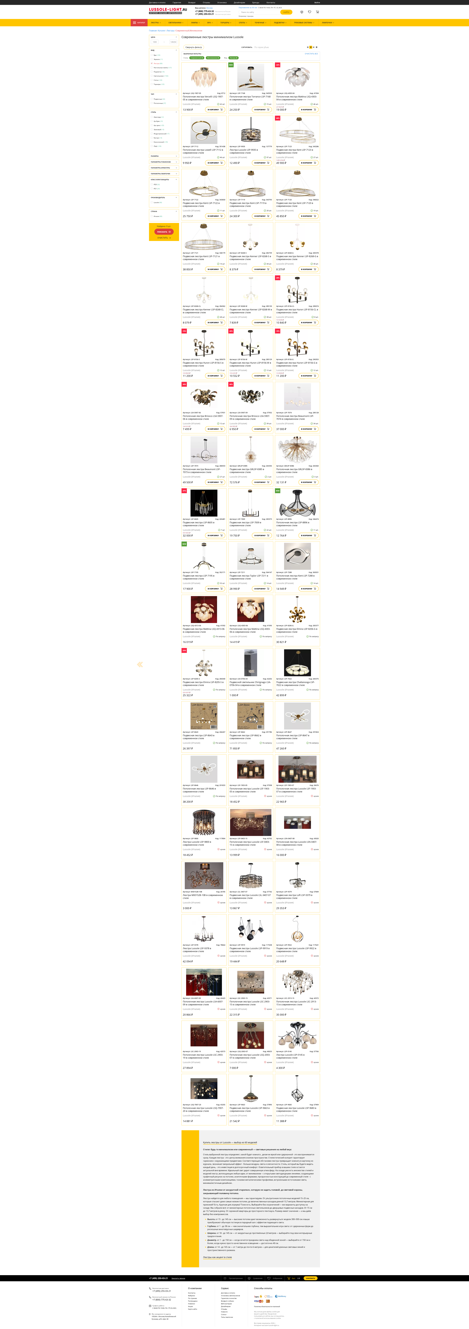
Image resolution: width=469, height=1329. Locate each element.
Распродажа (192, 1301)
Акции (190, 1306)
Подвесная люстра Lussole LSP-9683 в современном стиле (296, 1109)
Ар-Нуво (158, 121)
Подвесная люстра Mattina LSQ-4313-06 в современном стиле (203, 630)
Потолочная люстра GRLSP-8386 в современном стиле (294, 471)
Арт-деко (159, 125)
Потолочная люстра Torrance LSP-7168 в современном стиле (250, 98)
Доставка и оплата (157, 2)
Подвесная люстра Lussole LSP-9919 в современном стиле (250, 950)
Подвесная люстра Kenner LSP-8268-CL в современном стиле (203, 311)
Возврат (192, 2)
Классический (161, 142)
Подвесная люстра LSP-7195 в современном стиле (198, 577)
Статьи (223, 1314)
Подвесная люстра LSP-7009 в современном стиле (245, 524)
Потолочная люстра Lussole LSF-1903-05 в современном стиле (250, 790)
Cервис (225, 1288)
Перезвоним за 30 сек (248, 8)
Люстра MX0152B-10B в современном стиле (203, 896)
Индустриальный (161, 134)
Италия (158, 216)
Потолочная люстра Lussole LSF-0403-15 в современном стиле (250, 843)
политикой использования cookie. (268, 1318)
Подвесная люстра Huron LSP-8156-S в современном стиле (203, 364)
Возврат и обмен (227, 1301)
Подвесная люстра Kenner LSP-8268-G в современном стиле (297, 258)
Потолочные (160, 103)
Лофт (157, 146)
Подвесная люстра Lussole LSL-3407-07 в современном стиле (250, 896)
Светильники (161, 76)
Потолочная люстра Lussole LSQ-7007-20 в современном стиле (203, 1109)
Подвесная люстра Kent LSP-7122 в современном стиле (201, 204)
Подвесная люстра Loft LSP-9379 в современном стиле (294, 896)
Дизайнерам (239, 2)
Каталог (141, 22)
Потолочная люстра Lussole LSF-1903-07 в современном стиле (296, 790)
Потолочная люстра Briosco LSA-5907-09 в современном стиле (250, 417)
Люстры (170, 30)
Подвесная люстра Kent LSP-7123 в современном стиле (294, 151)
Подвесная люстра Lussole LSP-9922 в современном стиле (296, 950)
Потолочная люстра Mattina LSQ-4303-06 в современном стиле (250, 630)
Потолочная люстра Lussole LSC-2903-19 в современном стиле (203, 1056)
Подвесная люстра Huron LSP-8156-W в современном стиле (250, 364)
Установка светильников (230, 1295)
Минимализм (212, 58)
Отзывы (206, 2)
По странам (192, 1298)
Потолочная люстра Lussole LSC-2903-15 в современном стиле (250, 1003)
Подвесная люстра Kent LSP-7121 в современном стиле (201, 258)
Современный (196, 58)
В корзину (213, 109)
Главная (153, 30)
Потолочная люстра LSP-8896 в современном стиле (292, 524)
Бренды (255, 2)
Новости (224, 1312)
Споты (158, 80)
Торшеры (159, 84)
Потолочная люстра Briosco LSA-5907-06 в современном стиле (203, 417)
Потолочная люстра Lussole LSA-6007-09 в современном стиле (203, 1003)
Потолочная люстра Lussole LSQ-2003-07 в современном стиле (250, 1056)
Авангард (159, 117)
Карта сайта (192, 1309)
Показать (162, 232)
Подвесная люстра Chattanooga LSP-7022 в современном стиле (295, 684)
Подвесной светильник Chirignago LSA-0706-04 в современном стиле (250, 684)
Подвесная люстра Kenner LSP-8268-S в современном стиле (250, 258)
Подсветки (159, 72)
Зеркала (158, 59)
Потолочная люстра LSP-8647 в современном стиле (292, 737)
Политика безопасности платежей (267, 1306)
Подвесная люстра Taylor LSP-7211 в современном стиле (249, 577)
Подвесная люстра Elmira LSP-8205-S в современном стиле (203, 684)
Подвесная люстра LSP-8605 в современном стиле (198, 524)
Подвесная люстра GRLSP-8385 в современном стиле (247, 471)
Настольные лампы (163, 68)
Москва (209, 8)
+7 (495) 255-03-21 (213, 14)
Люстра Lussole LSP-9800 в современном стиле (197, 843)
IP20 (157, 184)
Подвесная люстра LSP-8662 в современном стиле (245, 737)
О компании (195, 1288)
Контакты (271, 2)
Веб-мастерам (226, 1304)
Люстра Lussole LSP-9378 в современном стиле (197, 950)
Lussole (158, 202)
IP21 (157, 189)
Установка (222, 2)
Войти (317, 2)
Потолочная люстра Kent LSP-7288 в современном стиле (295, 577)
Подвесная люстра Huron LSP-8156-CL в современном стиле (297, 311)
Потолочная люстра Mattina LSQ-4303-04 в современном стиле (296, 98)
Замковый (159, 129)
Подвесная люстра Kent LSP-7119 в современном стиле (248, 204)
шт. (294, 1278)
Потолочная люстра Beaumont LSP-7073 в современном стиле (201, 471)
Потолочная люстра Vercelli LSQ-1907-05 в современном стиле (203, 98)
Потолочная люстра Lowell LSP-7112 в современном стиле (203, 151)
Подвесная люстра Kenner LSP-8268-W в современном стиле (251, 311)
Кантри (158, 138)
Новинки (191, 1304)
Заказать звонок (178, 1278)
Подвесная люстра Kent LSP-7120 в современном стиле (294, 204)
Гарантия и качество (229, 1298)
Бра (157, 55)
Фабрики (191, 1295)
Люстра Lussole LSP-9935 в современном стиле (244, 151)
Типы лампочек (227, 1317)
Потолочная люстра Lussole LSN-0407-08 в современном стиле (296, 843)
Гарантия (177, 2)
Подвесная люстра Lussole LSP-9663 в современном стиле (250, 1109)
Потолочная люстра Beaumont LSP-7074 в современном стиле (295, 417)
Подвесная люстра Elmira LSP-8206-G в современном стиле (296, 630)
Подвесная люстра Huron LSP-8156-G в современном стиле (296, 364)
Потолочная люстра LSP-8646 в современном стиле (199, 790)
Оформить (310, 1278)
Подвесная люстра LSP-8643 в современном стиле (198, 737)
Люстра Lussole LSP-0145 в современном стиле (290, 1056)
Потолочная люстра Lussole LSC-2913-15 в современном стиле (296, 1003)
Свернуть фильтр (194, 47)
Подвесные (159, 99)
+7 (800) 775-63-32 (212, 11)
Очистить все (311, 54)
